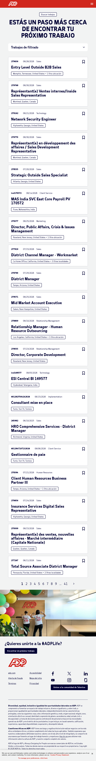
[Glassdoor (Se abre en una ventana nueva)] (83, 680)
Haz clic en (63, 736)
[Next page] (74, 583)
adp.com (11, 673)
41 (66, 583)
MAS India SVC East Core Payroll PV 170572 (40, 201)
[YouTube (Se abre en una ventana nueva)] (55, 680)
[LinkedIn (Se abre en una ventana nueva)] (83, 673)
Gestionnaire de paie (28, 454)
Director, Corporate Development (38, 355)
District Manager (25, 279)
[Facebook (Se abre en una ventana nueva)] (55, 673)
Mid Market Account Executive (36, 303)
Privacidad (34, 683)
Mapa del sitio (36, 678)
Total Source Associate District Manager (44, 566)
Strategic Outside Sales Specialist (39, 175)
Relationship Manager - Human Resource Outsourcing (36, 329)
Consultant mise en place (31, 402)
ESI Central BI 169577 (29, 379)
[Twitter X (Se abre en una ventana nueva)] (69, 673)
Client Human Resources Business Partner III (38, 480)
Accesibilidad (35, 673)
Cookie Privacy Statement (59, 755)
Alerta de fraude (15, 678)
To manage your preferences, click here (32, 758)
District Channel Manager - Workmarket (44, 255)
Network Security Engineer (33, 119)
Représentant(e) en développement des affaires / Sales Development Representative (43, 147)
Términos (12, 683)
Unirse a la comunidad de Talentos (69, 687)
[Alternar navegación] (92, 4)
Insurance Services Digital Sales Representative (37, 508)
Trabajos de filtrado (24, 47)
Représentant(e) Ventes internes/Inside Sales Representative (43, 93)
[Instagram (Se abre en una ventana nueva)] (69, 680)
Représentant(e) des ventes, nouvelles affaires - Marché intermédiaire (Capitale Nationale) (42, 538)
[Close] (92, 753)
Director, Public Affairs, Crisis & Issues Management (43, 229)
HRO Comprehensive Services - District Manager (43, 428)
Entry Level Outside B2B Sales (36, 67)
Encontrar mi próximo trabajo (21, 651)
